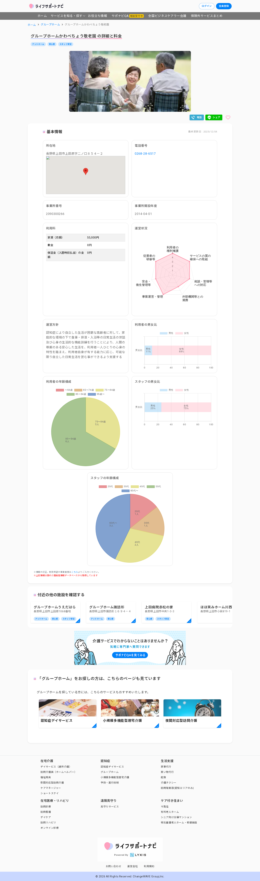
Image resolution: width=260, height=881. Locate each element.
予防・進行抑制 (110, 782)
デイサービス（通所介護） (56, 766)
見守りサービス (110, 806)
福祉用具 (46, 777)
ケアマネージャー (51, 788)
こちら (74, 572)
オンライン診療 (50, 827)
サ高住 (165, 806)
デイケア (46, 817)
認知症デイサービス (112, 766)
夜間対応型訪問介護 (52, 782)
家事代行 (166, 766)
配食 (163, 777)
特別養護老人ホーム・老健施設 (179, 822)
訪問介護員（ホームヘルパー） (59, 772)
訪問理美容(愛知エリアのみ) (177, 788)
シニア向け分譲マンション (176, 817)
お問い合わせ (113, 866)
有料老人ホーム (170, 811)
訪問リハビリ (48, 822)
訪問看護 (46, 811)
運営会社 (132, 866)
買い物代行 (167, 772)
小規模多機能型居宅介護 (115, 777)
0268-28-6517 (145, 153)
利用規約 (149, 866)
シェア (216, 117)
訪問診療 (46, 806)
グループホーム (110, 772)
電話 (199, 117)
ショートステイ (50, 793)
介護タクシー (168, 782)
